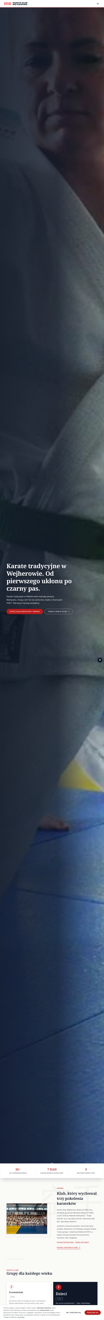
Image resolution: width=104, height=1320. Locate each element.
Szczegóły (20, 1317)
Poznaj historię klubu (65, 1242)
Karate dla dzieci (82, 1242)
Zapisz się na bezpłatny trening (25, 611)
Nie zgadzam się (73, 1312)
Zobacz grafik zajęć (57, 611)
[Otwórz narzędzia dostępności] (100, 660)
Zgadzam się (92, 1312)
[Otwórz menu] (97, 3)
